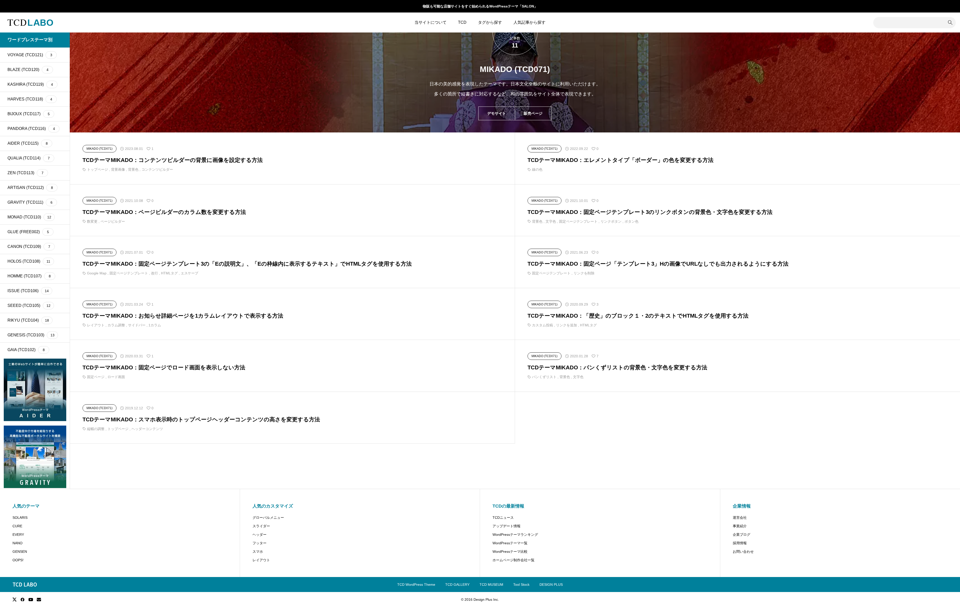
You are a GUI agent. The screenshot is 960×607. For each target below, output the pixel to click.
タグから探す (490, 22)
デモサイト (496, 113)
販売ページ (533, 113)
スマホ (257, 552)
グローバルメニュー (268, 518)
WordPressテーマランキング (515, 535)
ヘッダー (259, 535)
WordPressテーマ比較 (510, 552)
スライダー (261, 526)
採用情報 (740, 543)
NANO (17, 543)
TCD (462, 22)
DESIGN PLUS (551, 585)
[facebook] (22, 599)
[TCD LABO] (30, 22)
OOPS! (18, 560)
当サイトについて (430, 22)
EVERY (18, 535)
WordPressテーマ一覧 (510, 543)
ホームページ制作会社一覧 (513, 560)
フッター (259, 543)
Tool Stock (521, 585)
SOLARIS (20, 518)
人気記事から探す (530, 22)
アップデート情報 (506, 526)
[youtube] (30, 599)
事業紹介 (740, 526)
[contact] (39, 599)
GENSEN (19, 552)
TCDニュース (503, 518)
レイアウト (261, 560)
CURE (17, 526)
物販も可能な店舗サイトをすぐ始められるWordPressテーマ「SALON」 (480, 6)
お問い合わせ (743, 552)
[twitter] (14, 600)
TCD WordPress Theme (416, 585)
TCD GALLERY (457, 585)
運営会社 (740, 518)
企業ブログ (741, 535)
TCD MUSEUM (491, 585)
